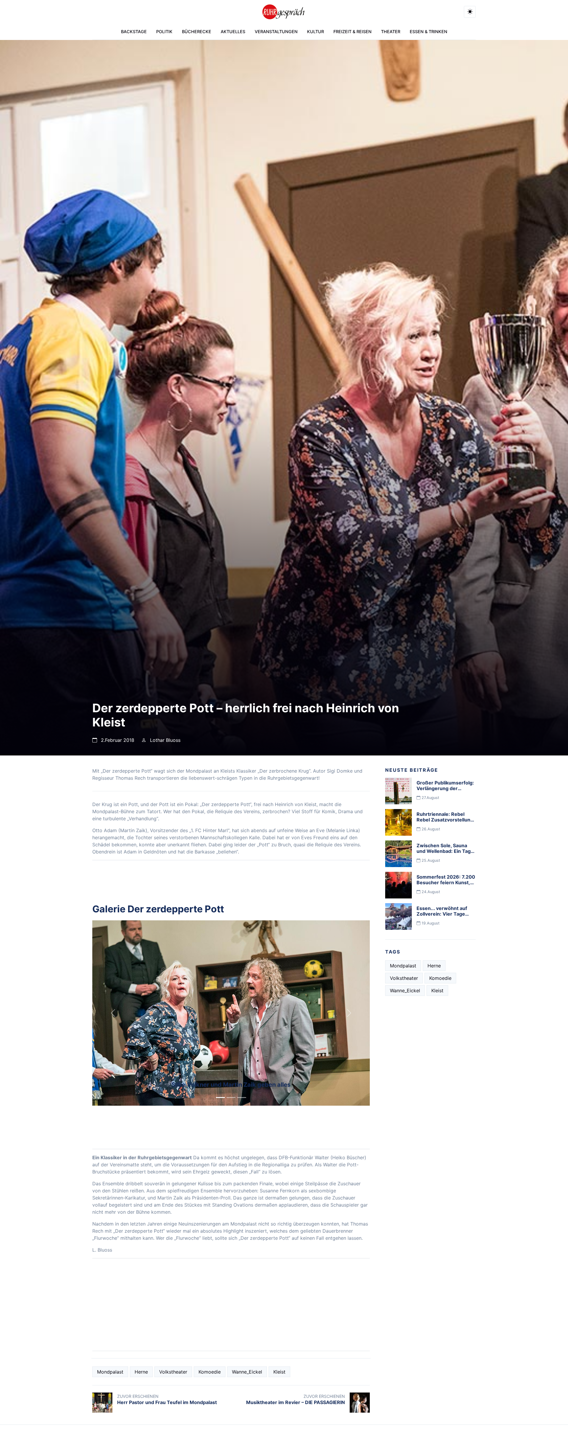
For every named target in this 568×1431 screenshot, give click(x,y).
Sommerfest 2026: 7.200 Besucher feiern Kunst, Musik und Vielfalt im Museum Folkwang (446, 885)
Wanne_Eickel (247, 1372)
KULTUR (315, 31)
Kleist (279, 1372)
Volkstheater (173, 1372)
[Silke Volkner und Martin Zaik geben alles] (220, 1097)
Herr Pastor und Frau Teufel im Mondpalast (167, 1402)
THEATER (390, 31)
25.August (430, 860)
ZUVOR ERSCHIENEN (138, 1396)
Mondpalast (110, 1372)
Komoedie (210, 1372)
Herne (141, 1372)
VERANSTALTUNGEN (276, 31)
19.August (430, 923)
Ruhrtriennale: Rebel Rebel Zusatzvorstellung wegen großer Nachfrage (446, 819)
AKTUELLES (233, 31)
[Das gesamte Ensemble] (241, 1097)
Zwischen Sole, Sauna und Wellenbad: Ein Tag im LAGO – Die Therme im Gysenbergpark (446, 854)
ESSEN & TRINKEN (428, 31)
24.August (430, 892)
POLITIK (164, 31)
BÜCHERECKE (196, 31)
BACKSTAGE (134, 31)
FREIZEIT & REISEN (352, 31)
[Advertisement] (231, 1304)
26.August (430, 829)
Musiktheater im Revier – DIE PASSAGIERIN (295, 1402)
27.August (429, 797)
